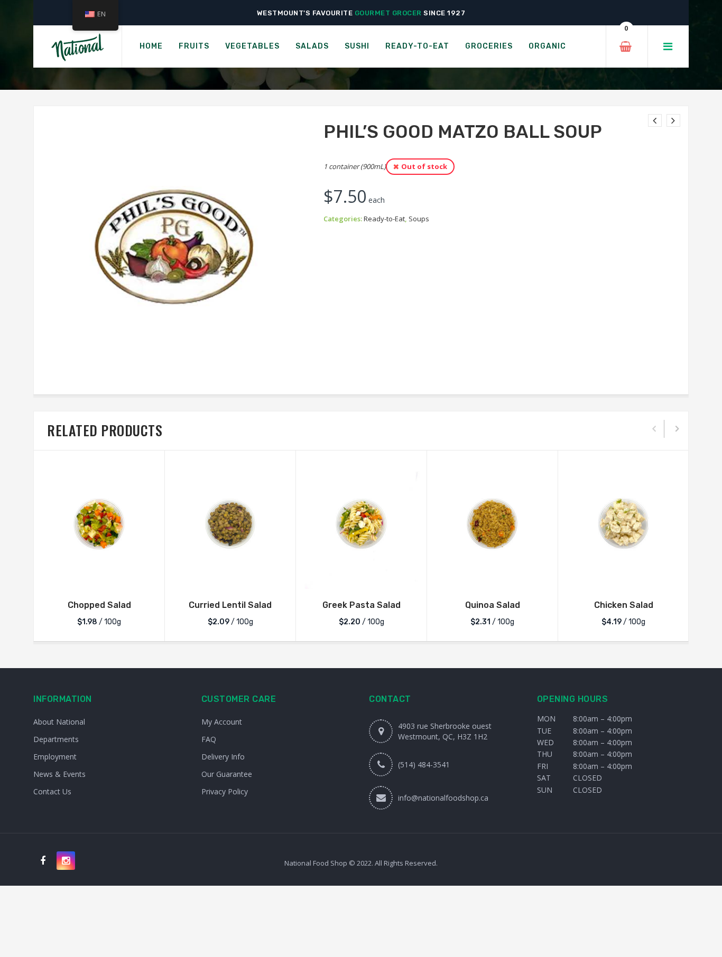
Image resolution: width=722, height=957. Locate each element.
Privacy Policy (224, 791)
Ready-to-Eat (384, 218)
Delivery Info (223, 757)
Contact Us (52, 791)
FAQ (208, 739)
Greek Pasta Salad (361, 605)
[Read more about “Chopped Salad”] (99, 578)
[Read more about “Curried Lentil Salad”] (230, 578)
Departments (56, 739)
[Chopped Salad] (99, 523)
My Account (221, 722)
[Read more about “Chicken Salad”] (624, 578)
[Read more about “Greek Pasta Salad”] (361, 578)
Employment (55, 757)
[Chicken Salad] (623, 523)
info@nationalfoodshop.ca (443, 798)
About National (59, 722)
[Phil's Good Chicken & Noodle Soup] (655, 120)
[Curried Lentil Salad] (230, 523)
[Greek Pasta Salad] (361, 523)
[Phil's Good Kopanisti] (673, 120)
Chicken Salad (623, 605)
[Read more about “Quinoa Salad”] (492, 578)
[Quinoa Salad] (492, 523)
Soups (419, 218)
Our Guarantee (226, 774)
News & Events (59, 774)
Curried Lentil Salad (230, 605)
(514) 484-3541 (424, 764)
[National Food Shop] (77, 47)
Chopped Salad (99, 605)
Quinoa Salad (492, 605)
